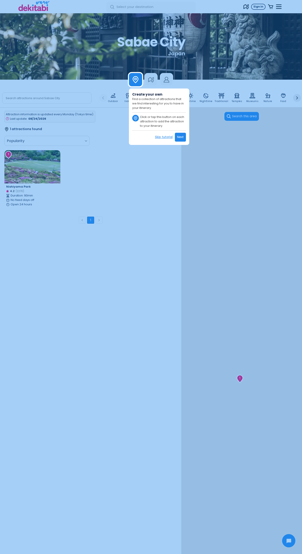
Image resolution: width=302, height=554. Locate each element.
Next (180, 137)
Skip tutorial (164, 137)
